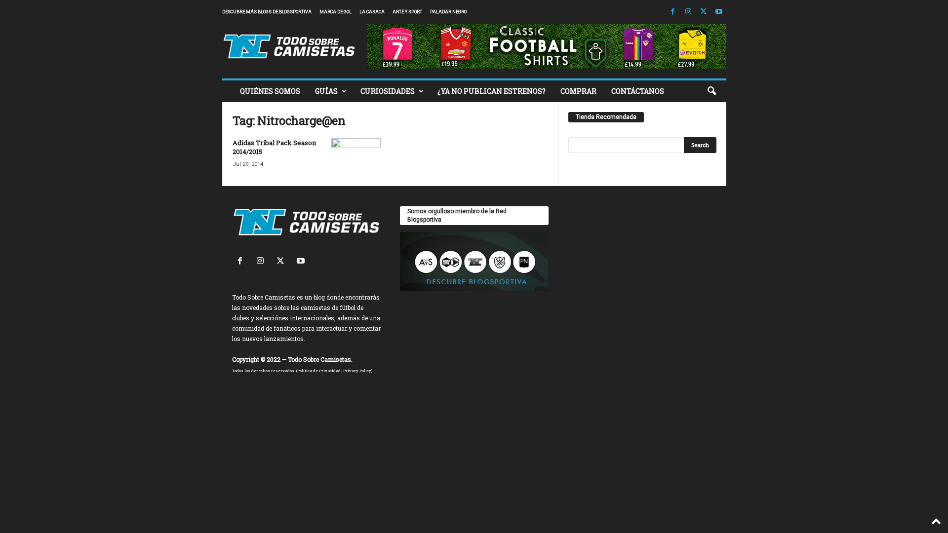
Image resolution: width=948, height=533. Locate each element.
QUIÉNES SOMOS (270, 91)
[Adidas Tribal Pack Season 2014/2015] (356, 156)
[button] (711, 91)
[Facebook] (673, 12)
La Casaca (372, 11)
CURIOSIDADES (387, 91)
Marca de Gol (335, 11)
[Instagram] (688, 12)
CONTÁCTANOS (637, 91)
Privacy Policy (357, 370)
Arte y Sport (407, 11)
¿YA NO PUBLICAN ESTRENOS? (491, 91)
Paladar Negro (448, 11)
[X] (704, 12)
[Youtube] (719, 12)
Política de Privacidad (319, 370)
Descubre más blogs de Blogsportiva (267, 11)
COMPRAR (578, 91)
